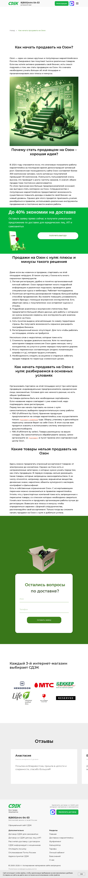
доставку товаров (28, 419)
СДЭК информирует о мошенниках (24, 845)
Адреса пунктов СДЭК (18, 856)
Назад (12, 30)
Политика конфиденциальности (22, 869)
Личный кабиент (56, 852)
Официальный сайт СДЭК (20, 825)
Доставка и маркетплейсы (61, 838)
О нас (51, 860)
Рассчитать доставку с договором (24, 841)
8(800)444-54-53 (30, 2)
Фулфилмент (55, 841)
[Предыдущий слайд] (4, 693)
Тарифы (53, 849)
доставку (33, 438)
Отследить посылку (17, 849)
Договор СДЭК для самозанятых (23, 834)
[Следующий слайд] (84, 693)
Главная (52, 834)
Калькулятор (55, 845)
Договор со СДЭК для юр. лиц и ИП (24, 838)
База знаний (54, 856)
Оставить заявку (44, 620)
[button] (58, 235)
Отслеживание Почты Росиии (22, 852)
